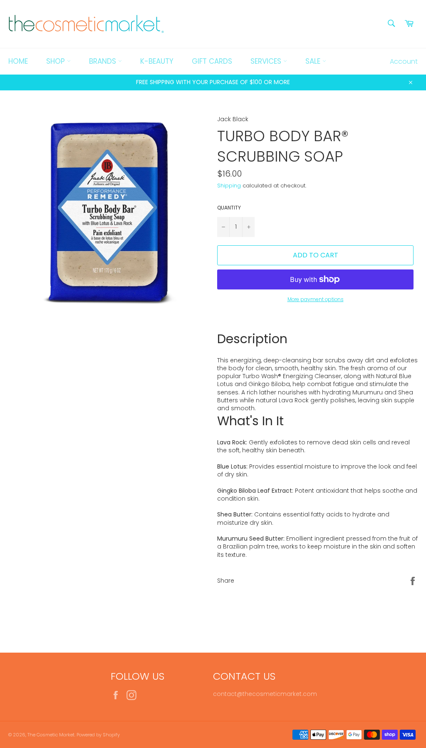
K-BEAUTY (156, 61)
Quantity (229, 207)
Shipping (229, 185)
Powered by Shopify (98, 734)
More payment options (315, 299)
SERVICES (266, 61)
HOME (18, 61)
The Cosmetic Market (50, 734)
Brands (103, 61)
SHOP (56, 61)
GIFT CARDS (212, 61)
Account (404, 61)
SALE (313, 61)
